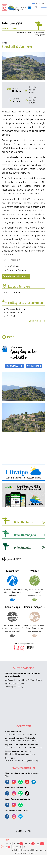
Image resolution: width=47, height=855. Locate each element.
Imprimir (34, 366)
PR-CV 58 (11, 316)
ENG (42, 3)
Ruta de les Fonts (14, 312)
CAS (37, 3)
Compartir (14, 366)
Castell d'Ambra (13, 292)
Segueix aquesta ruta (16, 276)
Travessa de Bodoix (15, 309)
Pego (10, 337)
